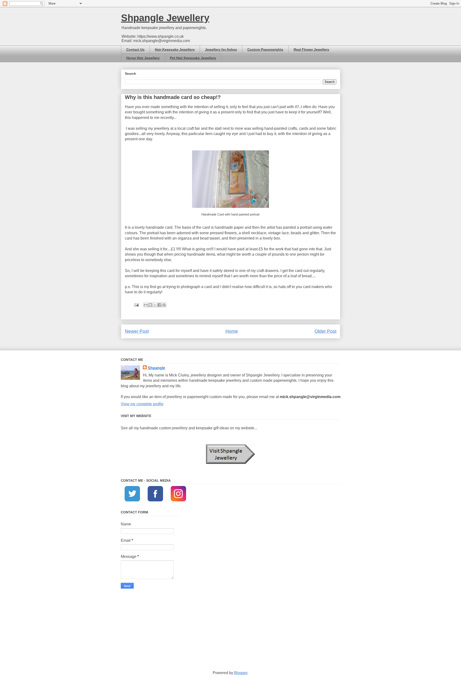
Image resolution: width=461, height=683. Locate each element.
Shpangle (156, 368)
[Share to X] (154, 304)
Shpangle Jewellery (165, 17)
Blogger (240, 673)
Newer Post (137, 331)
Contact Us (135, 49)
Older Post (325, 331)
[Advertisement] (230, 629)
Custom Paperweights (265, 49)
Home (231, 331)
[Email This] (145, 304)
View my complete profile (142, 404)
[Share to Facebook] (159, 304)
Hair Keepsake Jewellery (175, 49)
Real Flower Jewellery (311, 49)
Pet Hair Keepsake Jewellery (193, 58)
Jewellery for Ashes (221, 49)
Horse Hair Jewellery (143, 58)
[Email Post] (136, 304)
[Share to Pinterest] (164, 304)
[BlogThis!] (150, 304)
